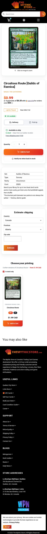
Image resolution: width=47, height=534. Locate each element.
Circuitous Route (13, 308)
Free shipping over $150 (14, 136)
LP (15, 312)
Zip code (7, 234)
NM (11, 312)
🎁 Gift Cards (7, 393)
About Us (6, 422)
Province (7, 225)
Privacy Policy (8, 437)
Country (6, 216)
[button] (23, 102)
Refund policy (7, 429)
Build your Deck (8, 401)
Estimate (10, 248)
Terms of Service (8, 425)
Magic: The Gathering (13, 92)
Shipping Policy (8, 433)
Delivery (15, 122)
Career (5, 409)
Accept (7, 527)
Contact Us (7, 441)
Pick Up (34, 122)
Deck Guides (7, 458)
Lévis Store (6, 389)
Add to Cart (14, 323)
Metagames (7, 454)
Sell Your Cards (8, 397)
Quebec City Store (9, 385)
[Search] (43, 14)
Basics (5, 462)
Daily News (6, 466)
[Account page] (24, 20)
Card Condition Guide (10, 405)
